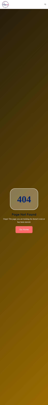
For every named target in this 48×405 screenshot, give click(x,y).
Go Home (24, 229)
